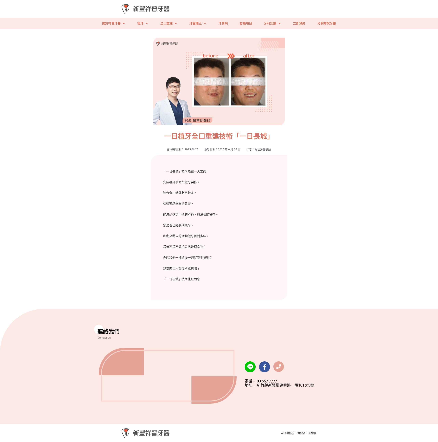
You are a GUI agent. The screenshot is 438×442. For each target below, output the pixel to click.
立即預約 (299, 23)
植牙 (140, 23)
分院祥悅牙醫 (326, 23)
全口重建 (166, 23)
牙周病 (223, 23)
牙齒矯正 (195, 23)
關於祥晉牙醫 (111, 23)
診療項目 (246, 23)
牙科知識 (270, 23)
